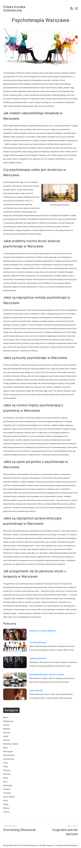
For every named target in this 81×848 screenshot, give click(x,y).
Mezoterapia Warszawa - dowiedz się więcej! (46, 674)
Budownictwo (8, 721)
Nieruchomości (9, 755)
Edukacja (6, 729)
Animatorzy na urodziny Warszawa (42, 631)
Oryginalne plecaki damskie (65, 832)
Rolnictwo (7, 774)
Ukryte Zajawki (8, 797)
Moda (5, 748)
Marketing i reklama (10, 744)
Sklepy (5, 778)
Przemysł (7, 770)
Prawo (5, 767)
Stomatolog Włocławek (19, 830)
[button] (71, 8)
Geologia (6, 733)
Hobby (5, 736)
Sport (5, 782)
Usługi (5, 804)
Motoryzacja (8, 751)
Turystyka (7, 793)
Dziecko (6, 725)
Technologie (8, 785)
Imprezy (6, 740)
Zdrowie (6, 812)
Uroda (5, 801)
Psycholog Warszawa (37, 642)
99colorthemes (72, 845)
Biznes (6, 717)
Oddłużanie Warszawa (37, 658)
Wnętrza (6, 808)
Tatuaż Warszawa (36, 690)
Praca (5, 763)
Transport (6, 789)
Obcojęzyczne (8, 759)
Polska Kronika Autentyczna (14, 8)
